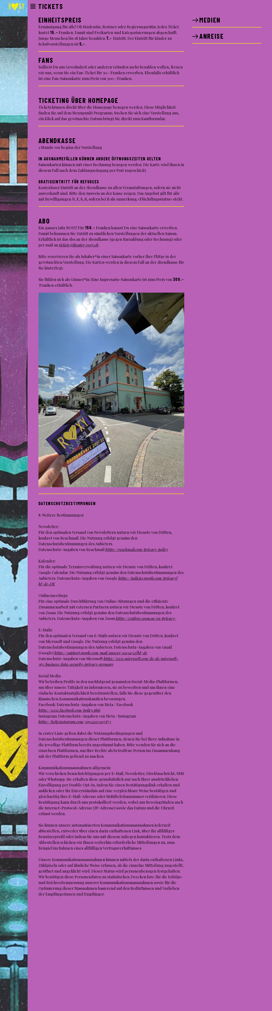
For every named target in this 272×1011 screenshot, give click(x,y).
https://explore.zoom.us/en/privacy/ (146, 618)
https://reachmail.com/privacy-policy (136, 549)
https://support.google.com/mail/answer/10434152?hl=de (100, 652)
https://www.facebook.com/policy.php (69, 710)
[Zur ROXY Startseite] (16, 7)
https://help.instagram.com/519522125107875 (74, 721)
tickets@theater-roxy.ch (78, 245)
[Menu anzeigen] (33, 6)
